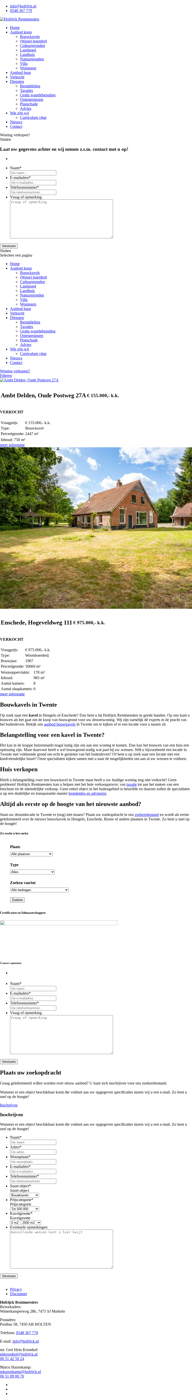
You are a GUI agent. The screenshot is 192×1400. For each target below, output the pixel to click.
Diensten (17, 81)
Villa (24, 63)
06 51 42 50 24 (12, 1359)
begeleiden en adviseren (87, 793)
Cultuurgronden (32, 45)
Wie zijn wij (19, 113)
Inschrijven (9, 1105)
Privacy (16, 1289)
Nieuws (16, 122)
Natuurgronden (32, 59)
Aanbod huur (20, 72)
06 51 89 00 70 (12, 1376)
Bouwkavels (30, 36)
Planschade (29, 104)
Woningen (28, 68)
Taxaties (26, 90)
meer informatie (12, 445)
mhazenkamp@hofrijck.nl (20, 1372)
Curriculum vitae (33, 117)
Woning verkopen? (15, 371)
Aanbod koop (21, 32)
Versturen (9, 246)
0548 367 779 (21, 10)
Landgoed (28, 50)
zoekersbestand (147, 814)
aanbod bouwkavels (60, 724)
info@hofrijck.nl (23, 6)
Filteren (6, 375)
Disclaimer (18, 1294)
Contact (16, 126)
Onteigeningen (31, 99)
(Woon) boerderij (33, 41)
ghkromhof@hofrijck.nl (19, 1354)
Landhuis (27, 54)
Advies (25, 108)
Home (15, 27)
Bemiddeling (30, 86)
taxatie (131, 784)
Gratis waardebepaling (38, 95)
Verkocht (17, 77)
